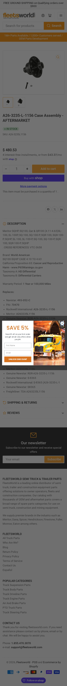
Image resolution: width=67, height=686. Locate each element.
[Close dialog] (62, 323)
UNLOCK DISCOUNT (18, 359)
